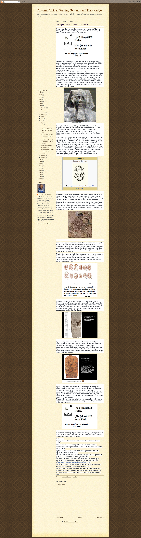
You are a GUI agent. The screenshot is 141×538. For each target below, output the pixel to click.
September (43, 114)
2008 (40, 179)
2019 (40, 103)
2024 (40, 92)
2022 (40, 97)
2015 (40, 164)
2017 (40, 159)
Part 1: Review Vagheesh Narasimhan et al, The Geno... (47, 135)
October (43, 112)
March (42, 153)
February (43, 155)
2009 (40, 176)
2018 (40, 105)
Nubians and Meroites (46, 145)
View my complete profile (44, 223)
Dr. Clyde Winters (46, 194)
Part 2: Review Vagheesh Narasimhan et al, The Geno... (47, 141)
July (42, 118)
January (43, 157)
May (42, 123)
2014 (40, 166)
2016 (40, 161)
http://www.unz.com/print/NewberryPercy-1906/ (74, 462)
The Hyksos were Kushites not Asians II (47, 150)
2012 (40, 170)
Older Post (100, 517)
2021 (40, 99)
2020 (40, 101)
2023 (40, 95)
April (42, 125)
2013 (40, 168)
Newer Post (59, 517)
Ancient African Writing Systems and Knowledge (69, 10)
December (43, 108)
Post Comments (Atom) (71, 522)
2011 (40, 172)
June (42, 120)
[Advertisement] (44, 54)
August (43, 116)
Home (80, 517)
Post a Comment (61, 484)
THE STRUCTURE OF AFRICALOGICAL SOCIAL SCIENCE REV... (46, 129)
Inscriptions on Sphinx (46, 147)
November (43, 110)
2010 (40, 174)
